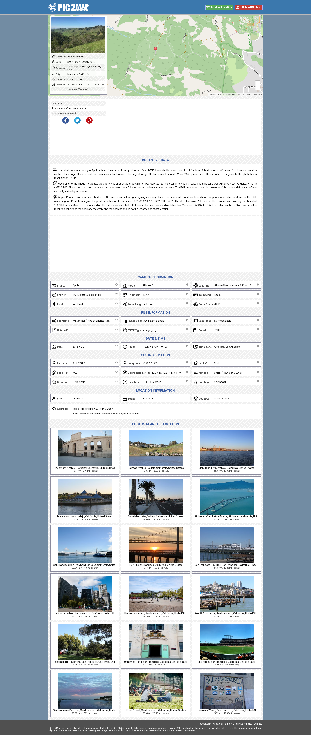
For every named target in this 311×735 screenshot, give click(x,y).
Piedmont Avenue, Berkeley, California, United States (85, 468)
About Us (217, 724)
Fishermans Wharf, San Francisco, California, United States (228, 710)
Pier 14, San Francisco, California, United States (155, 564)
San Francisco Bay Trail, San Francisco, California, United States (89, 564)
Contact (258, 724)
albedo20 (232, 94)
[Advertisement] (182, 127)
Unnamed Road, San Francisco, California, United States (155, 661)
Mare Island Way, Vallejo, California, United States (226, 468)
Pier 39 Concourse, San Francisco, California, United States (228, 613)
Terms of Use (230, 724)
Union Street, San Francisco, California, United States (156, 710)
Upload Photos (251, 7)
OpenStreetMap (255, 94)
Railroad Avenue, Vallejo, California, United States (156, 468)
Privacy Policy (245, 724)
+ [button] (258, 83)
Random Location (221, 7)
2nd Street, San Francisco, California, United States (226, 661)
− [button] (258, 88)
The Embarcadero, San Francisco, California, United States (86, 613)
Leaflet (212, 94)
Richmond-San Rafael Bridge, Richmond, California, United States (232, 516)
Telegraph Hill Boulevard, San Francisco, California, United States (89, 661)
